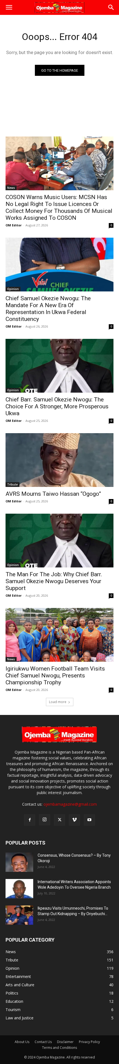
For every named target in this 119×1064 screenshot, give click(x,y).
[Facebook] (29, 820)
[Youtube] (89, 820)
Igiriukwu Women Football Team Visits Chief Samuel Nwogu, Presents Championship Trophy (55, 675)
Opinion (13, 289)
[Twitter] (59, 820)
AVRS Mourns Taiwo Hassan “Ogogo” (53, 494)
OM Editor (14, 225)
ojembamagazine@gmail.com (70, 804)
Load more (57, 701)
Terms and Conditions (59, 1047)
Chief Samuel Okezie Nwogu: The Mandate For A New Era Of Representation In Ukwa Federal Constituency (48, 308)
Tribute (12, 484)
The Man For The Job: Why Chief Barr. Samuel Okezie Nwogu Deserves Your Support (54, 581)
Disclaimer (65, 1041)
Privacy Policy (89, 1041)
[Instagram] (44, 819)
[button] (9, 7)
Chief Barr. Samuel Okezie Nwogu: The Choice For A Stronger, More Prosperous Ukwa (57, 406)
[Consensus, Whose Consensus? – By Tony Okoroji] (19, 862)
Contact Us (43, 1041)
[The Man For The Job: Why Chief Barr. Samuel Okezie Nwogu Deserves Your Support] (59, 540)
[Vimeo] (74, 820)
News (11, 188)
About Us (22, 1041)
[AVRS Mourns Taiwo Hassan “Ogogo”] (59, 460)
